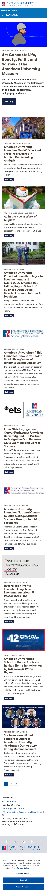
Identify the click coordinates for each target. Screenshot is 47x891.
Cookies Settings (23, 873)
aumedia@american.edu (13, 808)
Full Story (9, 101)
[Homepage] (23, 848)
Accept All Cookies (23, 887)
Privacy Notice (23, 868)
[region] (23, 872)
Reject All (23, 880)
